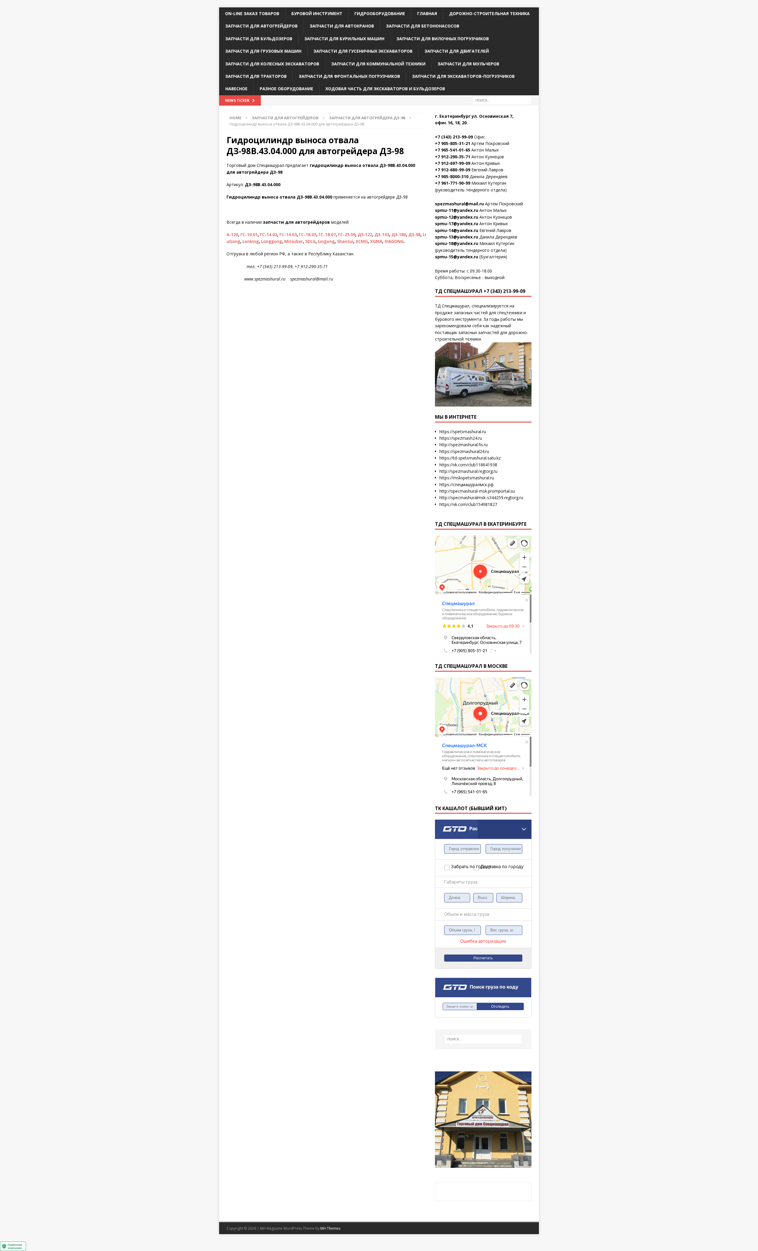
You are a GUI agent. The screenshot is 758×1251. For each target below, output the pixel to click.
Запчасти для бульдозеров (258, 38)
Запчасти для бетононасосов (422, 26)
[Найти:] (501, 100)
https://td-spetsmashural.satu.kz (470, 458)
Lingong (326, 241)
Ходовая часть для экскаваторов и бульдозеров (385, 88)
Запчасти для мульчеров (468, 64)
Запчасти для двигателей (457, 51)
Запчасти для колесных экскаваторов (272, 64)
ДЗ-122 (365, 234)
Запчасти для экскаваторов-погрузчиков (463, 76)
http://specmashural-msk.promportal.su (477, 491)
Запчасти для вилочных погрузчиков (442, 38)
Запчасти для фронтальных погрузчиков (349, 76)
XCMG (362, 241)
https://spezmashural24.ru (464, 451)
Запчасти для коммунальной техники (378, 64)
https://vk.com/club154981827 (468, 504)
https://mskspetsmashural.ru (466, 478)
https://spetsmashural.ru (462, 431)
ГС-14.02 (268, 234)
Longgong (271, 241)
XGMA (376, 241)
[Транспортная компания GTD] (442, 823)
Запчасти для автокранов (342, 26)
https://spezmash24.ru (460, 438)
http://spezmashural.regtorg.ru (468, 471)
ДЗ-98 (414, 234)
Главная (427, 13)
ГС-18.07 (327, 234)
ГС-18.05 (307, 234)
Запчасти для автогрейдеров (261, 26)
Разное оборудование (286, 88)
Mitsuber (293, 241)
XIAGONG (394, 241)
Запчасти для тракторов (256, 76)
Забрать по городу (462, 866)
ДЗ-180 (398, 234)
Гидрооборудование (379, 13)
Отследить (500, 1007)
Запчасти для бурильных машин (344, 38)
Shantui (345, 241)
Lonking (251, 241)
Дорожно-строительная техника (489, 13)
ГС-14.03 (288, 234)
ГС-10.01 (249, 234)
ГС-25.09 (346, 234)
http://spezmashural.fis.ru (463, 444)
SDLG (310, 241)
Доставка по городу (492, 866)
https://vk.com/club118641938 (468, 464)
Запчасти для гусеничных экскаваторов (363, 51)
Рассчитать (483, 958)
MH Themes (330, 1228)
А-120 (232, 234)
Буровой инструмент (316, 13)
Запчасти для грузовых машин (263, 51)
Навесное (236, 88)
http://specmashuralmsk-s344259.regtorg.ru (481, 497)
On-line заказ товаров (252, 13)
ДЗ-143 (382, 234)
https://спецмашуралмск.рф (466, 484)
